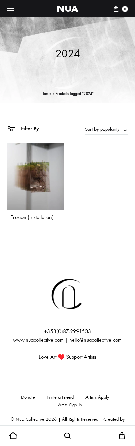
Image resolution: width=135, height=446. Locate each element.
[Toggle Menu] (10, 9)
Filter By (29, 128)
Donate (28, 397)
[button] (13, 436)
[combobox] (106, 129)
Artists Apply (97, 397)
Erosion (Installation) (32, 217)
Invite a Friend (60, 397)
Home (46, 93)
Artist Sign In (70, 405)
